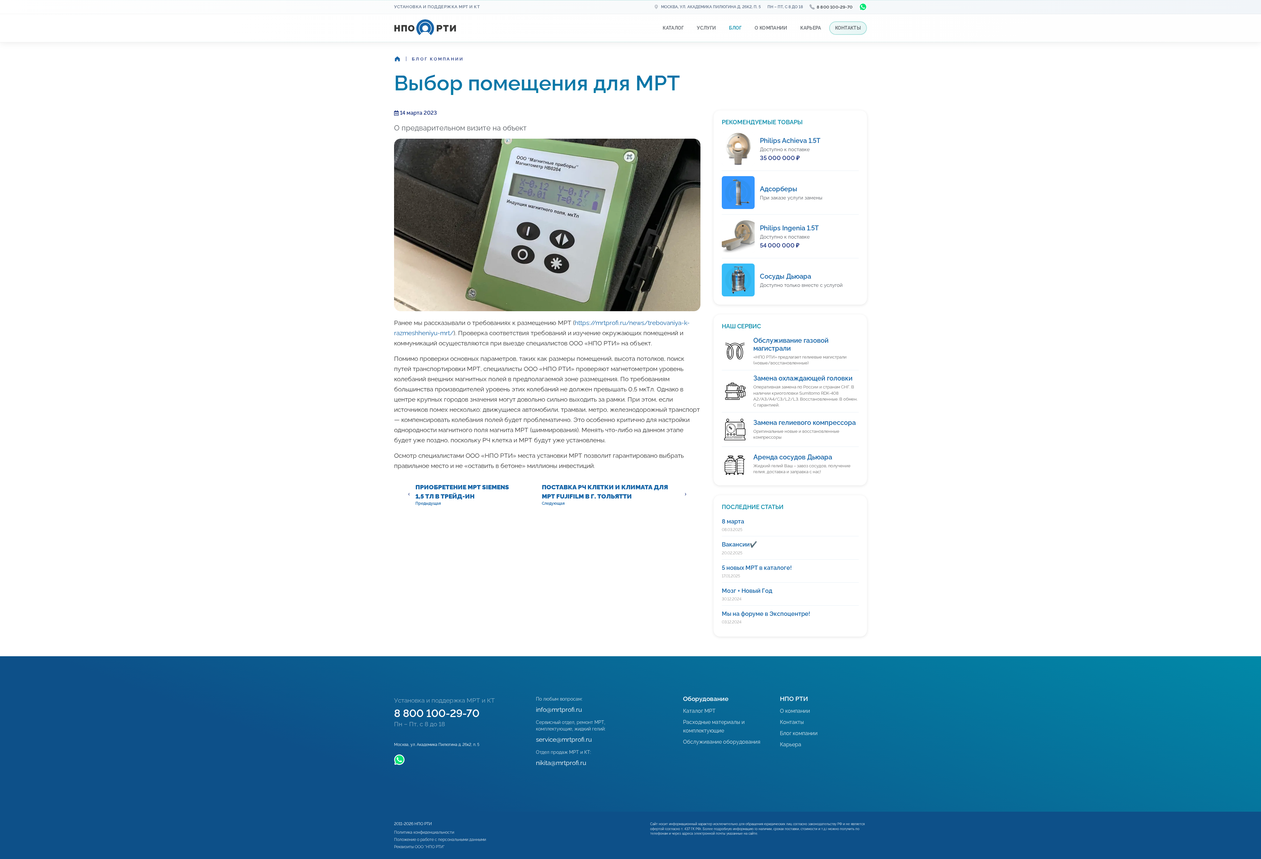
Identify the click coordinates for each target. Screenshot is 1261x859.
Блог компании (438, 59)
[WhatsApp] (863, 7)
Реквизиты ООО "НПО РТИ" (419, 847)
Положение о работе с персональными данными (440, 839)
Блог (735, 28)
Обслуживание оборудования (721, 742)
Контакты (848, 28)
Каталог (673, 28)
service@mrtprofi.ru (564, 739)
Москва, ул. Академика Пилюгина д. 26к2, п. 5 (711, 7)
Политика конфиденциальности (424, 832)
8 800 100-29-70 (834, 7)
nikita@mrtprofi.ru (561, 762)
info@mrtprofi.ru (559, 709)
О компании (771, 28)
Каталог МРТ (699, 711)
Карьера (810, 28)
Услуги (706, 28)
